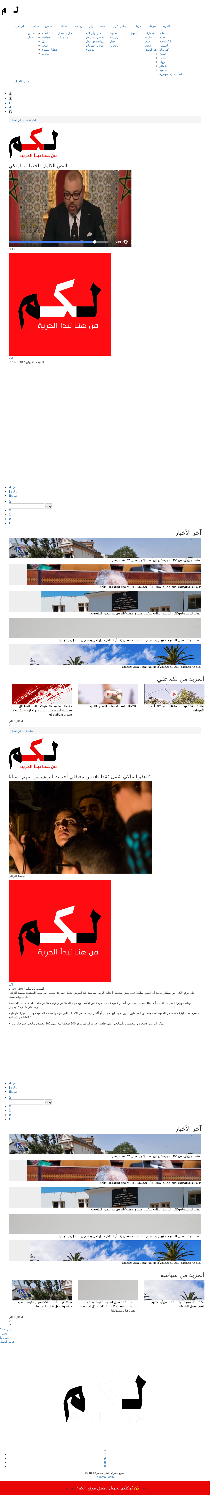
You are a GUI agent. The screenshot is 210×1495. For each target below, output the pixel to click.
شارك (13, 491)
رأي (91, 26)
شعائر (148, 45)
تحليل (31, 37)
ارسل (15, 495)
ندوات (100, 41)
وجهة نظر (91, 41)
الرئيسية (20, 26)
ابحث (48, 506)
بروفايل (114, 45)
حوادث (46, 37)
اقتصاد (64, 26)
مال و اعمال (65, 33)
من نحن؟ (5, 1329)
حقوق (133, 33)
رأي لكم (90, 33)
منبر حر (90, 37)
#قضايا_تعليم (50, 49)
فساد (162, 37)
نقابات (45, 53)
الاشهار (4, 1333)
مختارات (149, 33)
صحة (45, 45)
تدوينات (90, 45)
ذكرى (163, 58)
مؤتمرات (63, 37)
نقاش (100, 37)
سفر (147, 41)
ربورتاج (114, 37)
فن (99, 33)
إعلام (162, 33)
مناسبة (148, 37)
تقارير (31, 33)
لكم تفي (31, 120)
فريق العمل (22, 81)
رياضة (78, 26)
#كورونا (164, 49)
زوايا (162, 62)
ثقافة (103, 26)
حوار (112, 41)
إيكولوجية (165, 41)
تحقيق (113, 33)
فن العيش (150, 49)
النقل (45, 41)
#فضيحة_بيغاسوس (171, 74)
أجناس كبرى (120, 26)
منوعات (151, 26)
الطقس (164, 45)
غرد (13, 487)
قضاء (45, 33)
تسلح (163, 53)
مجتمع (48, 26)
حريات (137, 26)
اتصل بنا (5, 1337)
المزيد (166, 26)
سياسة (35, 26)
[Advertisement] (105, 457)
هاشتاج (90, 49)
